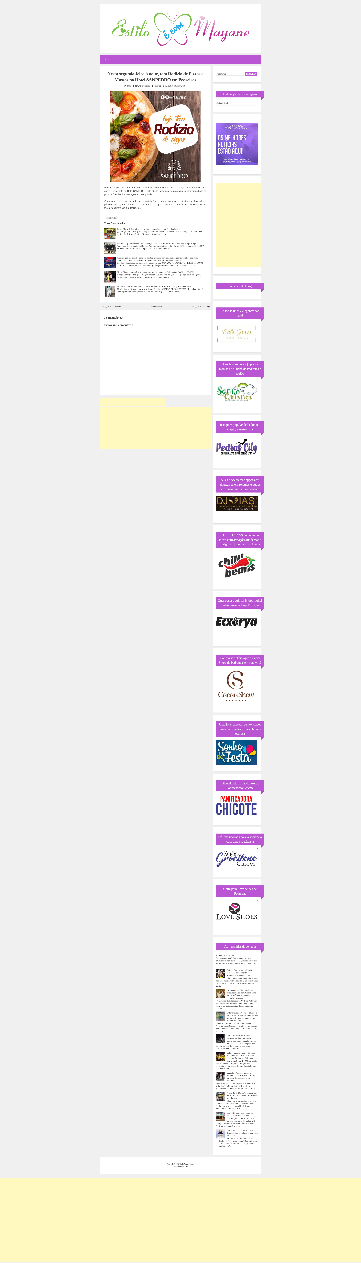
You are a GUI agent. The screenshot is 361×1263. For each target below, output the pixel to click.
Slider (158, 86)
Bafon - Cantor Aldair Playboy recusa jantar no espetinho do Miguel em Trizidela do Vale (240, 972)
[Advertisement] (133, 402)
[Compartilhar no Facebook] (115, 217)
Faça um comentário (175, 86)
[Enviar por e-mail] (107, 217)
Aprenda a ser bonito (225, 955)
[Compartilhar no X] (112, 217)
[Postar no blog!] (109, 217)
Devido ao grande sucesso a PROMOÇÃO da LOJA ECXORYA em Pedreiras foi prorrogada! (158, 243)
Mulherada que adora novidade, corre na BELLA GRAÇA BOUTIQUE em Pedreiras (154, 286)
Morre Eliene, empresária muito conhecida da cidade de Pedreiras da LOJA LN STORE (155, 272)
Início (106, 60)
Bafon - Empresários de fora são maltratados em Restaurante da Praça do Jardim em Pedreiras (241, 1055)
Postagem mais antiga (200, 306)
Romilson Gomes (184, 1166)
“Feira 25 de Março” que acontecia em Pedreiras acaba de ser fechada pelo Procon (242, 1095)
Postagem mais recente (111, 306)
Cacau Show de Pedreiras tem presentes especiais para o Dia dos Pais (147, 229)
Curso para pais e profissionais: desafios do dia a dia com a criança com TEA (242, 1133)
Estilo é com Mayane (187, 1164)
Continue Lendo (159, 234)
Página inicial (156, 306)
